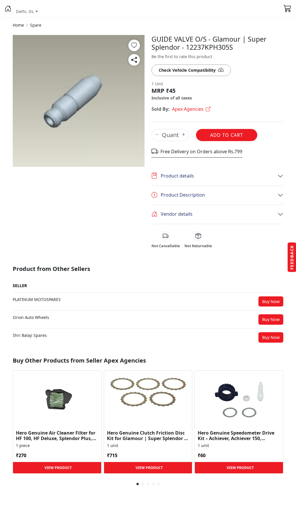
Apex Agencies (188, 109)
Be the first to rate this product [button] (181, 56)
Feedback (292, 257)
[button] (8, 8)
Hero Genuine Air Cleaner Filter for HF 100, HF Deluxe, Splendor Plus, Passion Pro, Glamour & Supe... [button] (55, 435)
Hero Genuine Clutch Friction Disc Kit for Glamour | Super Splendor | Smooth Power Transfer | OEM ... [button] (147, 435)
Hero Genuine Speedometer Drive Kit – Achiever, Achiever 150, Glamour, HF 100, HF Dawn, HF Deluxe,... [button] (236, 435)
